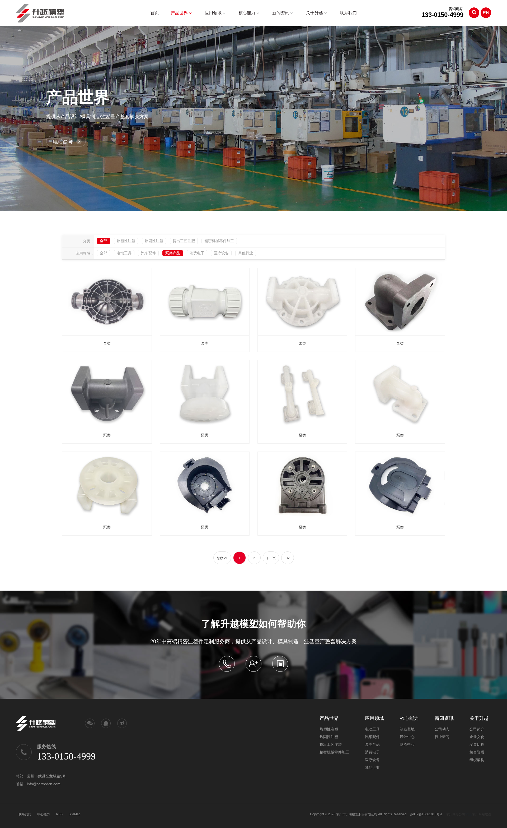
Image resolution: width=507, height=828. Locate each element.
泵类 (107, 343)
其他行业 (245, 253)
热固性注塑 (154, 241)
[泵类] (107, 301)
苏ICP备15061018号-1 (426, 814)
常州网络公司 (455, 814)
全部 (103, 241)
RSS (59, 814)
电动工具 (124, 253)
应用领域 (213, 13)
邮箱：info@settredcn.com (38, 784)
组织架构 (477, 760)
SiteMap (75, 814)
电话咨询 (62, 141)
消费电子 (197, 253)
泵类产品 (172, 253)
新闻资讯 (280, 13)
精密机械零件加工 (219, 241)
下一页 (271, 558)
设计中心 (407, 737)
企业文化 (477, 737)
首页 (155, 13)
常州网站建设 (481, 814)
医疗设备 (221, 253)
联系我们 (348, 13)
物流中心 (407, 744)
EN (486, 12)
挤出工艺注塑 (184, 241)
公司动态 (442, 729)
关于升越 (314, 13)
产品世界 (179, 13)
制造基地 (407, 729)
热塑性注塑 (126, 241)
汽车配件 (148, 253)
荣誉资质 (477, 752)
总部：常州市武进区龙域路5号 (41, 776)
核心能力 (246, 13)
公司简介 (477, 729)
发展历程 (477, 744)
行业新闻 (442, 737)
